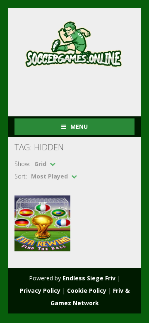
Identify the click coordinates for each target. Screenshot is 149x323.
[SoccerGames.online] (74, 42)
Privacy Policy (40, 290)
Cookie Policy (86, 290)
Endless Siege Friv (88, 278)
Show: (22, 164)
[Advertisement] (81, 88)
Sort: (20, 176)
